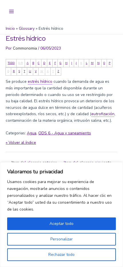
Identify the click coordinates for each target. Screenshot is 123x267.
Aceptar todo (61, 223)
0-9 (20, 63)
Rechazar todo (61, 254)
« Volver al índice (21, 142)
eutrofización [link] (102, 114)
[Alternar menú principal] (11, 11)
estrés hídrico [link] (40, 81)
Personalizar (61, 239)
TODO (11, 63)
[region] (61, 214)
